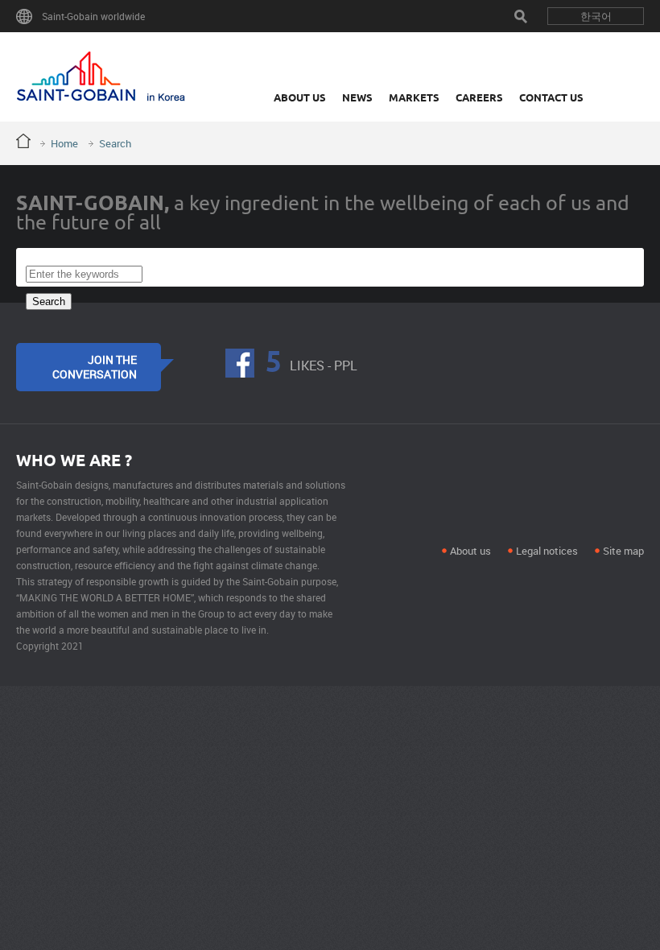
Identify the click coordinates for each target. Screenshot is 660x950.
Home (64, 143)
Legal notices (547, 550)
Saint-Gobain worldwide (93, 16)
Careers (479, 97)
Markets (414, 97)
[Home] (100, 77)
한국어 (596, 16)
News (357, 97)
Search (521, 16)
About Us (300, 97)
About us (470, 550)
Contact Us (551, 97)
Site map (623, 550)
